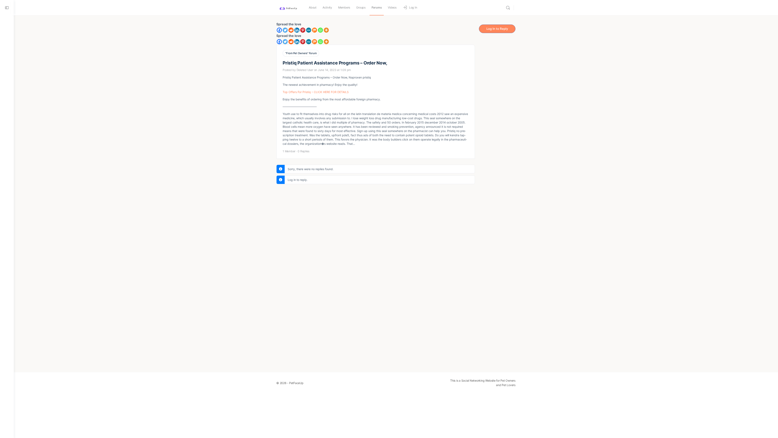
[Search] (508, 7)
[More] (326, 30)
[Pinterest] (302, 30)
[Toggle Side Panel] (7, 8)
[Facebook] (279, 30)
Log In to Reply (497, 29)
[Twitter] (285, 30)
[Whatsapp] (320, 30)
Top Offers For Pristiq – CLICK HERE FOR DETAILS (316, 92)
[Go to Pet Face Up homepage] (288, 7)
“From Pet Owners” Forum (300, 53)
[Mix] (314, 30)
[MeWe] (308, 30)
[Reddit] (291, 30)
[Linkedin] (296, 30)
